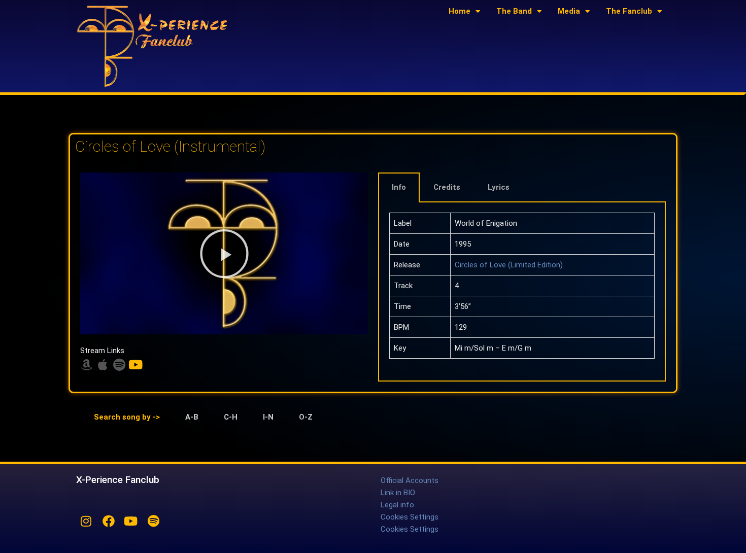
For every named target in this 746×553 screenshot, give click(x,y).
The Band (514, 11)
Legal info (397, 504)
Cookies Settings (409, 517)
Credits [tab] (446, 187)
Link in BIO (398, 492)
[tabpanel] (522, 292)
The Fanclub (629, 11)
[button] (224, 253)
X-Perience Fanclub (117, 480)
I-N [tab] (268, 417)
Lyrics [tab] (499, 187)
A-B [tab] (191, 417)
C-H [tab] (231, 417)
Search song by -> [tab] (127, 417)
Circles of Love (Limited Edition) (509, 264)
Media (569, 11)
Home (459, 11)
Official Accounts (409, 480)
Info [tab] (399, 187)
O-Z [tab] (306, 417)
